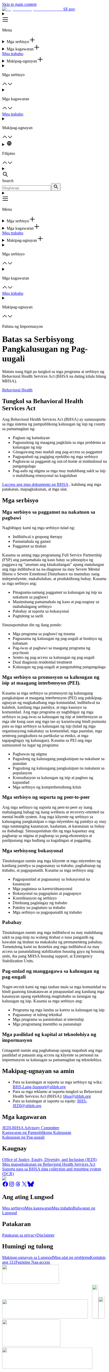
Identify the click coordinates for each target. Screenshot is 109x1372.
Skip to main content (19, 4)
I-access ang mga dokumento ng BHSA (35, 484)
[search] (56, 187)
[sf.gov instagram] (11, 1186)
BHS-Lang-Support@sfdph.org (39, 1087)
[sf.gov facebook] (5, 1186)
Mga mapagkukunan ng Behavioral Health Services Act (48, 1164)
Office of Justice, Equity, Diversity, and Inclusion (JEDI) (49, 1159)
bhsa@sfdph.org (77, 1096)
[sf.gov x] (24, 1186)
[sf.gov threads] (18, 1186)
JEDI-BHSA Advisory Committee (30, 1128)
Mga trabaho (12, 53)
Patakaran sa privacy (19, 1235)
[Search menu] (54, 172)
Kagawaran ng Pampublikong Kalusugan (36, 1132)
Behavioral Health (17, 390)
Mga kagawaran (38, 1208)
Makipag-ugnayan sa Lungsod (27, 1257)
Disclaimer (45, 1235)
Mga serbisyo (13, 1208)
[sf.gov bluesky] (31, 1186)
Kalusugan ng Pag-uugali (23, 1137)
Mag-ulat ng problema (71, 1257)
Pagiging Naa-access (32, 1262)
